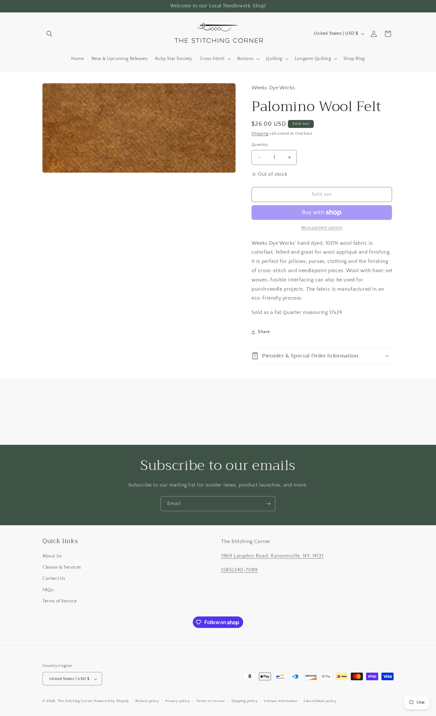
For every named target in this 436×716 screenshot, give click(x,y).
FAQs (47, 590)
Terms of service (210, 701)
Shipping (260, 133)
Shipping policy (244, 701)
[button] (49, 34)
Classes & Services (61, 567)
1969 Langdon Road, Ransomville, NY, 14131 (272, 556)
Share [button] (264, 331)
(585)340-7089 (239, 570)
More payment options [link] (321, 228)
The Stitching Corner (75, 701)
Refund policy (147, 701)
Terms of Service (59, 601)
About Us (52, 556)
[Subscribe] (268, 503)
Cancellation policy (320, 701)
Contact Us (53, 578)
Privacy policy (177, 701)
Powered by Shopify (111, 701)
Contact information (280, 701)
